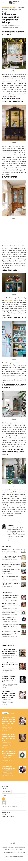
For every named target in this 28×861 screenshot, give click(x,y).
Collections (11, 7)
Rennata (5, 25)
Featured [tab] (5, 713)
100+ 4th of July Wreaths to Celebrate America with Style (9, 618)
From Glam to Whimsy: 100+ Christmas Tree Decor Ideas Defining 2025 (11, 605)
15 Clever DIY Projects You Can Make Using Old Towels (11, 570)
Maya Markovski (7, 699)
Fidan (4, 655)
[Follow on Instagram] (14, 843)
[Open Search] (25, 2)
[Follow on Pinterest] (17, 843)
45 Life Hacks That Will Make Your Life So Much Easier (11, 584)
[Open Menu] (2, 2)
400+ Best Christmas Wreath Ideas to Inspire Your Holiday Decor (11, 611)
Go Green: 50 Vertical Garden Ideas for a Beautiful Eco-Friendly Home (11, 625)
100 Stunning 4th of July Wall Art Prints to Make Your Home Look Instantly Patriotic (10, 597)
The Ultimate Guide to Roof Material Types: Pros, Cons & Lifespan (10, 550)
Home (4, 7)
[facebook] (8, 541)
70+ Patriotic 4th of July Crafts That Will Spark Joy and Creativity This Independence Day (11, 633)
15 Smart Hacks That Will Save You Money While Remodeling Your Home (11, 563)
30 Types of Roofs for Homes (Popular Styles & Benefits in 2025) (11, 557)
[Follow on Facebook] (11, 843)
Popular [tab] (12, 713)
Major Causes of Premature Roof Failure (10, 577)
